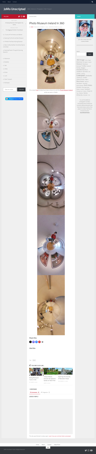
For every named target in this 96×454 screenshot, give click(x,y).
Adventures (32, 16)
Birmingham (85, 62)
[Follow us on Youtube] (24, 16)
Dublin (34, 360)
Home (4, 2)
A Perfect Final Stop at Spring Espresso (13, 41)
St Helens (84, 91)
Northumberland (79, 85)
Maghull (86, 79)
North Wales (88, 85)
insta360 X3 (79, 71)
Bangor (89, 60)
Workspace (7, 82)
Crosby (84, 66)
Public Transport (8, 79)
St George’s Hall (79, 91)
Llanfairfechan (79, 77)
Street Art (89, 91)
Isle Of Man (85, 71)
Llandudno (88, 75)
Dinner (6, 72)
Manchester (80, 81)
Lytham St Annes (80, 79)
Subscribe (21, 89)
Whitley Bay (79, 95)
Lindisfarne (83, 73)
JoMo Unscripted (15, 9)
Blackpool (79, 64)
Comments (35, 392)
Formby (78, 68)
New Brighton (79, 83)
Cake (5, 65)
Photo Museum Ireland (66, 90)
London (85, 77)
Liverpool (80, 75)
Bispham (89, 62)
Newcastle (85, 83)
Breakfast (6, 62)
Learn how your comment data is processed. (60, 436)
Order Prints (57, 444)
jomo (32, 27)
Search (78, 51)
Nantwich (87, 81)
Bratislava (85, 64)
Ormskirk (78, 87)
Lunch (5, 75)
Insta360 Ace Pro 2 (82, 70)
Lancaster (78, 73)
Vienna (85, 93)
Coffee (6, 69)
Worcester (85, 95)
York (89, 95)
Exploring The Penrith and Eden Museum (13, 38)
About (9, 2)
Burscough (78, 66)
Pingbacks (46, 392)
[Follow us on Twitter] (19, 16)
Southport (87, 89)
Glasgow (83, 68)
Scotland (82, 89)
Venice (81, 93)
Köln (89, 71)
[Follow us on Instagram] (21, 16)
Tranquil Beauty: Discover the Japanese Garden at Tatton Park (50, 378)
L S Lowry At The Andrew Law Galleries (13, 34)
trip (37, 90)
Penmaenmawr (85, 87)
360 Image (80, 60)
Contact (15, 2)
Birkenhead (79, 62)
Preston (78, 89)
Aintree (86, 60)
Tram (77, 93)
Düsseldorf (88, 66)
